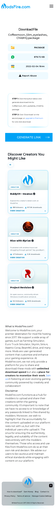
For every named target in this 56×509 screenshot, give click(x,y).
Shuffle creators (11, 165)
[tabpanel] (28, 110)
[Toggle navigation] (51, 6)
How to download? (14, 492)
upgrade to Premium (34, 118)
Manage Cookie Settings (42, 496)
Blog (36, 492)
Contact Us (44, 492)
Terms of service (23, 496)
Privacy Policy (9, 496)
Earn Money (28, 492)
